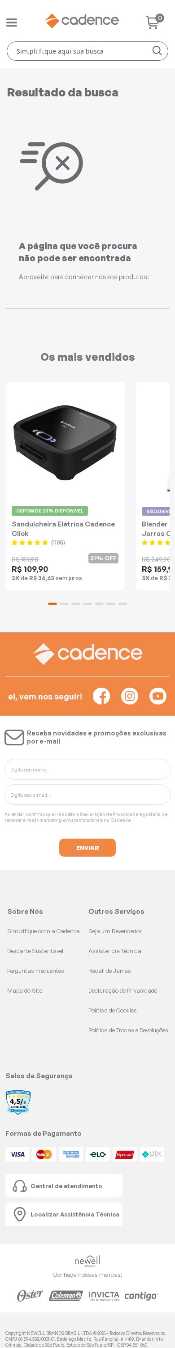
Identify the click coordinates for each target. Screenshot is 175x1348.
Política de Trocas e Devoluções (128, 1030)
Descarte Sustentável (35, 950)
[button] (52, 604)
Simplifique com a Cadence (43, 931)
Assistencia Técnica (114, 950)
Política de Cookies (112, 1010)
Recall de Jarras (109, 970)
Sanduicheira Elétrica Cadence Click (63, 528)
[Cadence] (81, 21)
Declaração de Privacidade (109, 814)
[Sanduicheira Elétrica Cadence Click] (65, 443)
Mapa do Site (24, 990)
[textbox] (87, 51)
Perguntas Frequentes (35, 970)
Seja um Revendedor (115, 931)
